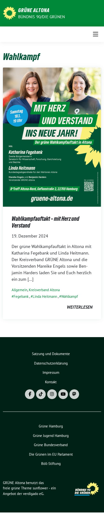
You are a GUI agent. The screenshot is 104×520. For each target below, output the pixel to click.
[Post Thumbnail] (52, 136)
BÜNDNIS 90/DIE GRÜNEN (41, 16)
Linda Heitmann (45, 296)
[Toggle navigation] (95, 34)
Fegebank (21, 296)
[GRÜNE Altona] (9, 13)
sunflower (40, 488)
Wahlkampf (69, 296)
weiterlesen (79, 307)
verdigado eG (33, 493)
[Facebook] (30, 394)
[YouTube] (63, 394)
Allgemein (19, 290)
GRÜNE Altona (34, 10)
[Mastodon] (74, 394)
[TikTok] (41, 394)
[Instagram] (52, 394)
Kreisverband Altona (44, 290)
